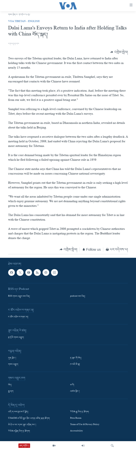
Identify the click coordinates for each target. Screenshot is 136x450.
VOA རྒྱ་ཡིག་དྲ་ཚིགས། (79, 412)
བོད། (10, 385)
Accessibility (76, 431)
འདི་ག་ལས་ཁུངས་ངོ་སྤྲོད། (18, 412)
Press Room (75, 418)
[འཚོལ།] (112, 445)
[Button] (119, 52)
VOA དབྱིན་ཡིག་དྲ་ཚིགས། (19, 431)
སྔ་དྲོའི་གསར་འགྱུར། (16, 337)
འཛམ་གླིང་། (75, 391)
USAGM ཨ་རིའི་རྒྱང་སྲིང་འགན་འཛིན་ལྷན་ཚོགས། (29, 418)
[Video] (54, 445)
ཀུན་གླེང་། (12, 358)
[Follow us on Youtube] (28, 272)
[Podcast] (45, 272)
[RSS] (37, 272)
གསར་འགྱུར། (13, 364)
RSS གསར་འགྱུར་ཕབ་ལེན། (19, 296)
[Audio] (83, 445)
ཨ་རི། (72, 385)
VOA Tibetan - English (23, 21)
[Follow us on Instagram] (54, 272)
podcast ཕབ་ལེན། (77, 296)
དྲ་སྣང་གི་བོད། (75, 358)
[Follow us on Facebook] (11, 272)
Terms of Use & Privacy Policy (84, 425)
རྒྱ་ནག (10, 391)
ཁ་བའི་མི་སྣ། (75, 364)
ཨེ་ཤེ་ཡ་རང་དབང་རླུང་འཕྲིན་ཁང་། (22, 425)
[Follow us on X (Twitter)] (20, 272)
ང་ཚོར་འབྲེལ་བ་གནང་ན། (18, 317)
